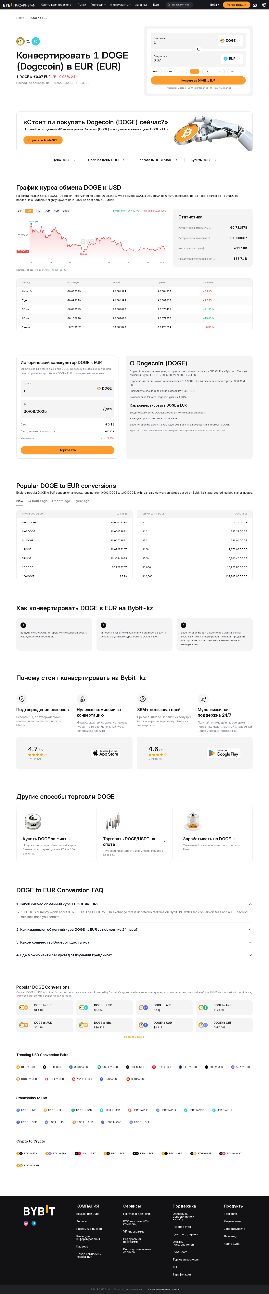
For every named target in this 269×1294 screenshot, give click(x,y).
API (175, 1267)
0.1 (182, 71)
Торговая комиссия (186, 1259)
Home (20, 18)
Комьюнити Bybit (87, 1213)
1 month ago (61, 501)
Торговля (230, 1213)
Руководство (182, 1226)
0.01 (169, 71)
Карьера (82, 1246)
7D (29, 211)
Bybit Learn (180, 1252)
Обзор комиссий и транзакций (88, 1255)
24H (20, 211)
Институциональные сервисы (137, 1251)
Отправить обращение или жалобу (183, 1216)
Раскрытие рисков (89, 1228)
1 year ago (82, 501)
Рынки (82, 4)
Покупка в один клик (137, 1213)
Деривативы (232, 1221)
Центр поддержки (185, 1234)
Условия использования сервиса (163, 1289)
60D (56, 211)
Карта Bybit (231, 1243)
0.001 (156, 71)
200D (66, 211)
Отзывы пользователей (183, 1243)
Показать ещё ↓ (134, 1036)
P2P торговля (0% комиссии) (136, 1223)
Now (19, 501)
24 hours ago (37, 501)
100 (232, 71)
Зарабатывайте (234, 1228)
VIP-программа (133, 1231)
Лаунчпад (230, 1236)
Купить (27, 383)
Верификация (182, 1274)
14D (38, 211)
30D (47, 211)
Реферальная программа (132, 1240)
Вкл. (25, 404)
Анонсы (81, 1221)
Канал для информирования (88, 1238)
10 (220, 71)
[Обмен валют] (198, 49)
